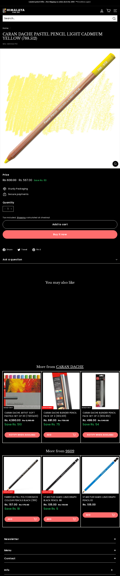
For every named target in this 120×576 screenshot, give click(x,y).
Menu (60, 550)
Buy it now (60, 234)
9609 (69, 451)
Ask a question (12, 259)
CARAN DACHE (70, 367)
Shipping (21, 217)
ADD (10, 353)
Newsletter (60, 539)
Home (5, 28)
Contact (60, 558)
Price (6, 174)
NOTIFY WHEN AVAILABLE (22, 434)
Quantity (8, 202)
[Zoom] (115, 164)
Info (58, 570)
